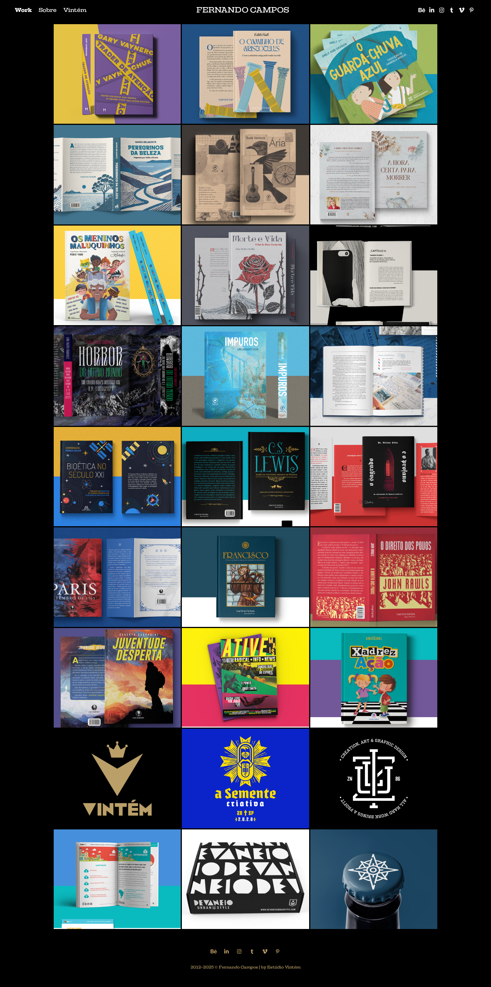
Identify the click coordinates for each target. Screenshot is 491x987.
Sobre (48, 10)
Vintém (75, 10)
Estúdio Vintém (284, 967)
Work (23, 10)
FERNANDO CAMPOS (242, 9)
